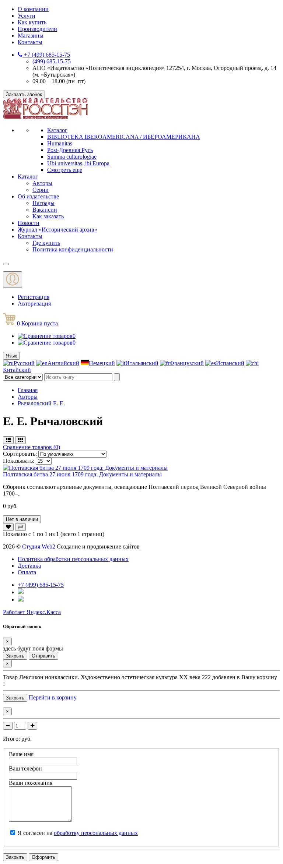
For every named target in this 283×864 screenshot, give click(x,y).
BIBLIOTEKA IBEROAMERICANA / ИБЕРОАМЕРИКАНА (123, 137)
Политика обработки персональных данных (73, 559)
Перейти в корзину (53, 697)
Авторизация (34, 303)
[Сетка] (20, 440)
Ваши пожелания (30, 783)
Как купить (32, 22)
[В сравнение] (20, 527)
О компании (33, 9)
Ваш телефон (25, 768)
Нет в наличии (22, 519)
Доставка (29, 566)
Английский (63, 363)
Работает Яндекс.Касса (32, 612)
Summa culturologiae (72, 157)
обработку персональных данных (96, 833)
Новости (28, 223)
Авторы (42, 183)
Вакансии (44, 210)
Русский (24, 363)
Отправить (43, 656)
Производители (37, 29)
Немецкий (102, 363)
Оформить (43, 857)
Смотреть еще (64, 170)
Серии (40, 190)
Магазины (30, 35)
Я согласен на (78, 833)
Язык (11, 356)
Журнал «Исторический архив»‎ (57, 229)
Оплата (27, 572)
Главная (28, 390)
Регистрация (33, 297)
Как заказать (48, 216)
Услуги (26, 16)
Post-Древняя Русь (70, 150)
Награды (43, 203)
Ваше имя (21, 754)
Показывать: (18, 461)
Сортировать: (20, 454)
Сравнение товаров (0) (31, 447)
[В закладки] (8, 527)
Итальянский (141, 363)
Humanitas (59, 143)
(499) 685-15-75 (51, 61)
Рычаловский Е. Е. (41, 403)
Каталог (57, 130)
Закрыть (15, 656)
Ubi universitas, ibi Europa (78, 163)
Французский (187, 363)
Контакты (30, 42)
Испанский (230, 363)
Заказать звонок (24, 94)
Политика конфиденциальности (72, 249)
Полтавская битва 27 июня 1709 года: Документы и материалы (82, 474)
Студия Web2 (38, 546)
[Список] (8, 440)
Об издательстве (38, 196)
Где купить (46, 243)
